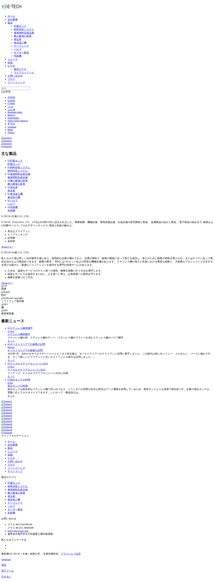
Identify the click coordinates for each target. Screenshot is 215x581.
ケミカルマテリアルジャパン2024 (26, 369)
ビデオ (11, 66)
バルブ (17, 49)
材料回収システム (24, 29)
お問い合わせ (15, 75)
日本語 (11, 97)
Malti (10, 129)
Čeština (11, 103)
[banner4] (6, 146)
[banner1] (6, 138)
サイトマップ (15, 471)
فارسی (11, 109)
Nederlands (13, 118)
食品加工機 (20, 42)
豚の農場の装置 (22, 36)
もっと (11, 341)
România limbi (15, 112)
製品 (10, 22)
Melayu (11, 115)
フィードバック (16, 82)
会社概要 (13, 19)
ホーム (11, 16)
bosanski (12, 127)
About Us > (7, 247)
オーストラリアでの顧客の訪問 (25, 350)
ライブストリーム (24, 72)
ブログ (11, 79)
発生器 (17, 39)
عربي (10, 106)
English (11, 100)
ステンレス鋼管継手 (19, 334)
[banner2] (6, 140)
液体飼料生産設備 (24, 32)
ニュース (13, 59)
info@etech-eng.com (18, 531)
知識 (10, 62)
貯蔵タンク (20, 26)
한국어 (11, 123)
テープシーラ (21, 46)
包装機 (17, 56)
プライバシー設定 (71, 553)
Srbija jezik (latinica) (18, 120)
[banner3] (6, 143)
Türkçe (11, 132)
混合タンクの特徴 (18, 385)
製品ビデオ (20, 69)
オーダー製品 (21, 52)
